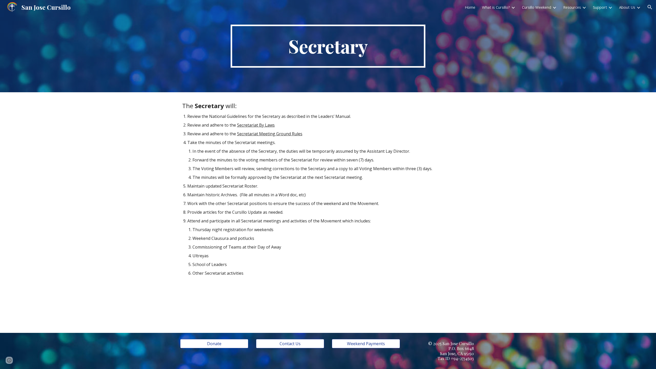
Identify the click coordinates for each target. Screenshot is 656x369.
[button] (650, 7)
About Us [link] (627, 7)
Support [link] (600, 7)
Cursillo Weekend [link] (536, 7)
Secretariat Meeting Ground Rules (269, 134)
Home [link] (470, 7)
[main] (328, 46)
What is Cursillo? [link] (496, 7)
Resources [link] (572, 7)
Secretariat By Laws (256, 125)
